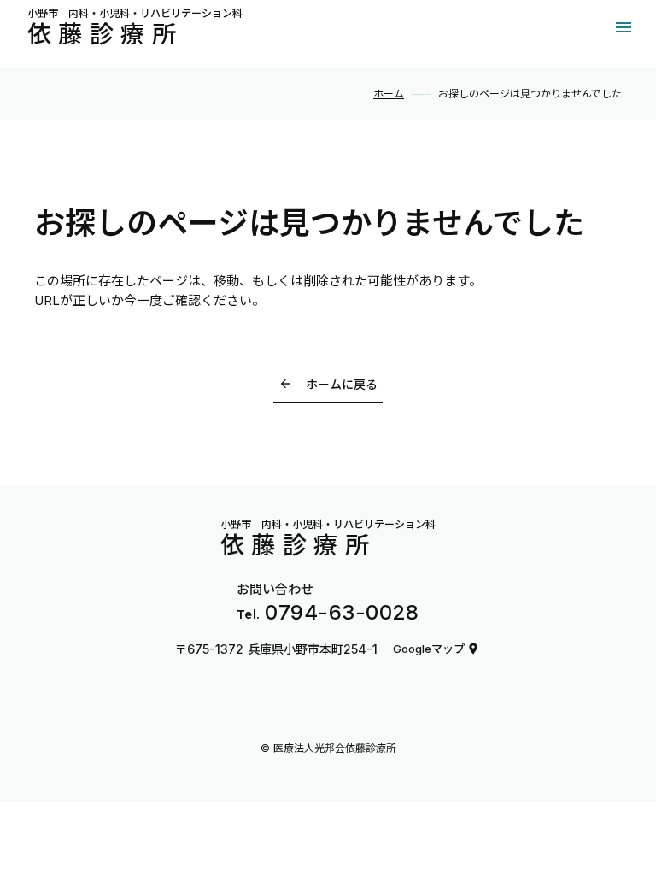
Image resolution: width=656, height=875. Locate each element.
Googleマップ (429, 649)
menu (623, 27)
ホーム (388, 94)
